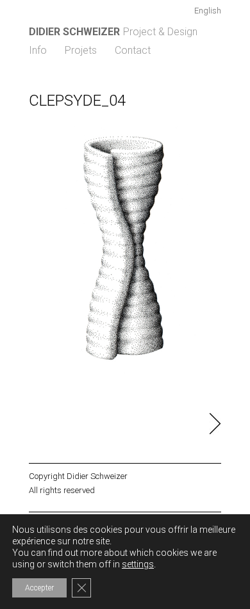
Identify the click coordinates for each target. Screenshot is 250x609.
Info (38, 50)
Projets (81, 50)
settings (138, 564)
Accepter (39, 587)
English (207, 10)
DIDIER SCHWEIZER (74, 32)
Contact (133, 50)
